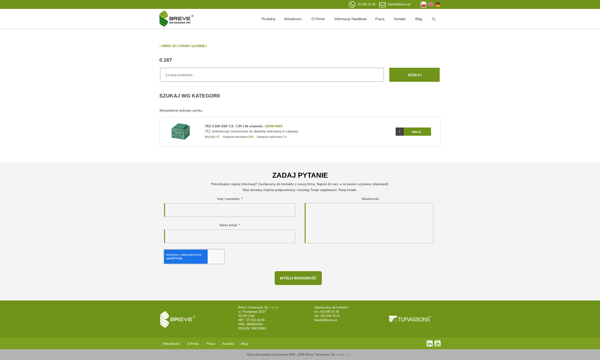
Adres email (229, 225)
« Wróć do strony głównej (182, 46)
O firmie (318, 19)
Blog (418, 19)
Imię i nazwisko (230, 199)
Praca (379, 19)
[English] (430, 4)
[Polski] (423, 4)
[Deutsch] (438, 4)
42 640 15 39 (366, 4)
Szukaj (415, 75)
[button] (434, 19)
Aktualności (293, 19)
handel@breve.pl (399, 4)
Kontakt (400, 19)
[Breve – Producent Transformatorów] (176, 19)
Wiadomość (370, 199)
